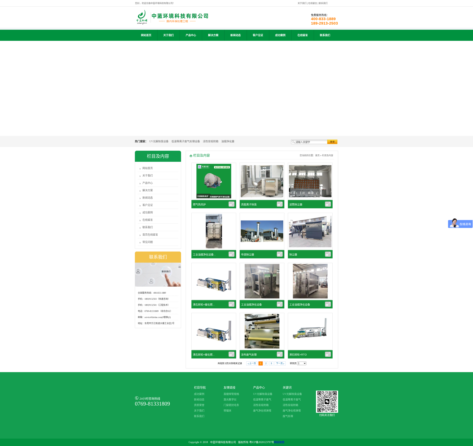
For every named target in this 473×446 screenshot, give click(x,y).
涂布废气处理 (249, 354)
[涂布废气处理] (262, 349)
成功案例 (280, 35)
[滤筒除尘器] (310, 198)
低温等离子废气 (262, 399)
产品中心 (191, 35)
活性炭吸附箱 (210, 141)
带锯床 (227, 410)
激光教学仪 (230, 399)
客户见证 (258, 35)
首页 (317, 155)
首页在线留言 (150, 234)
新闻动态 (235, 35)
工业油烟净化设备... (204, 254)
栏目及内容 (327, 155)
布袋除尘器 (247, 254)
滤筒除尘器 (295, 204)
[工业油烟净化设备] (262, 299)
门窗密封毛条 (231, 405)
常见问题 (147, 242)
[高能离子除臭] (262, 198)
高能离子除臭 (249, 204)
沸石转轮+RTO (298, 354)
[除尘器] (310, 248)
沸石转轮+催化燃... (204, 304)
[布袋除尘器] (262, 248)
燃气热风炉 (199, 204)
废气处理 (288, 416)
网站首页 (146, 35)
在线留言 (312, 3)
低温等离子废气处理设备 (185, 141)
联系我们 (323, 3)
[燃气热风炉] (213, 198)
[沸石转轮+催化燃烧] (213, 349)
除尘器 (293, 254)
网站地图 (279, 442)
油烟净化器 (227, 141)
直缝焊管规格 (231, 394)
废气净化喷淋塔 (262, 410)
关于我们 (302, 3)
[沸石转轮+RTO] (310, 349)
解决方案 (213, 35)
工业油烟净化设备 (251, 304)
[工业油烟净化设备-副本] (213, 248)
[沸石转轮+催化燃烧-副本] (213, 299)
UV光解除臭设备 (159, 141)
